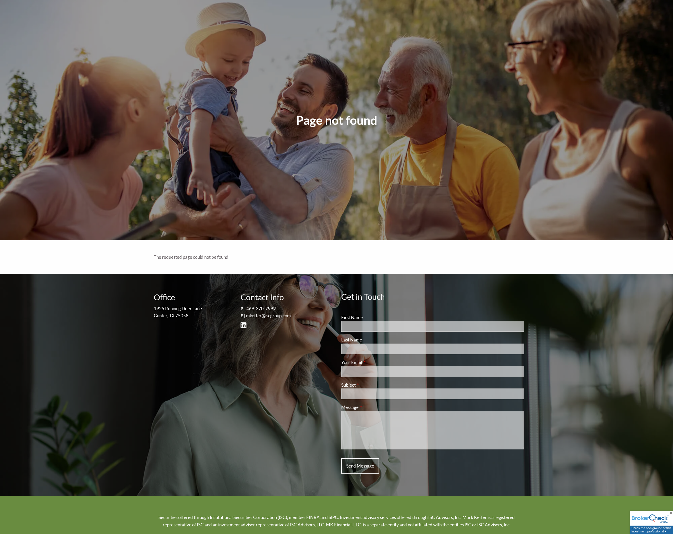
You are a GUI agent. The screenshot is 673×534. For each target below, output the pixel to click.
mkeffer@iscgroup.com (268, 315)
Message (370, 407)
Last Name (351, 340)
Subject (368, 385)
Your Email (372, 362)
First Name (352, 317)
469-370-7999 (261, 308)
